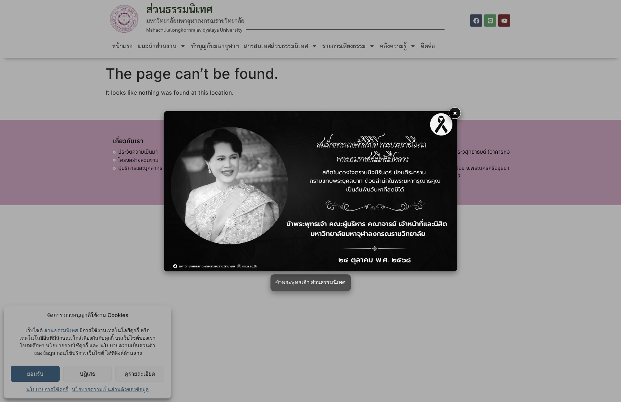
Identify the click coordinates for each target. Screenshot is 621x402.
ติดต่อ (428, 46)
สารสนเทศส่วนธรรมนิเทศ (276, 46)
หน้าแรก (122, 46)
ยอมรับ (35, 373)
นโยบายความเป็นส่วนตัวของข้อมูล (110, 389)
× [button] (455, 113)
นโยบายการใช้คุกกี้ (47, 389)
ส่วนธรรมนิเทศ (61, 330)
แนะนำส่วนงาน (157, 46)
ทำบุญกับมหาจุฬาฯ (215, 46)
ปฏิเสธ (87, 373)
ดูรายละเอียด (140, 373)
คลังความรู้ (393, 46)
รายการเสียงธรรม (343, 46)
